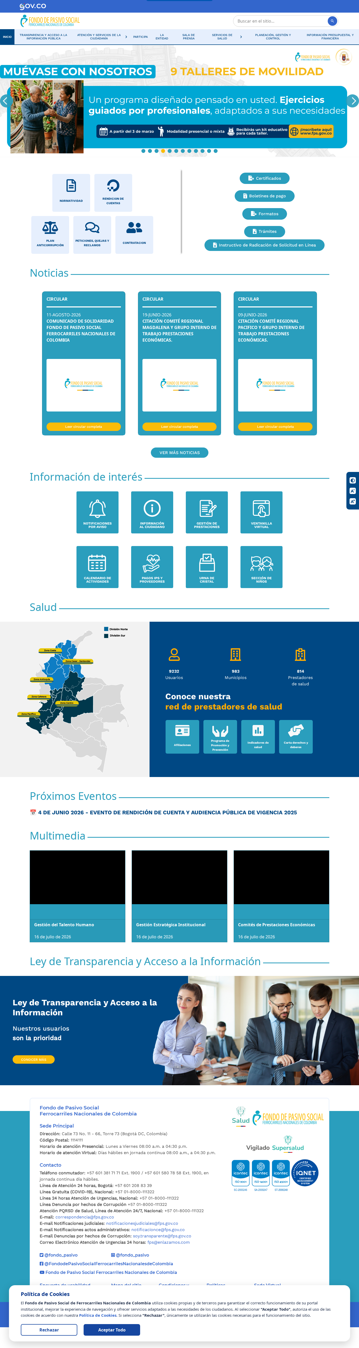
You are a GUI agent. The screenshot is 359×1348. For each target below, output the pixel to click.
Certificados (268, 178)
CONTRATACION (134, 243)
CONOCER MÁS (33, 1060)
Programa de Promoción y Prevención (220, 745)
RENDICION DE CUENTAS (113, 201)
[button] (101, 36)
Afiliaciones (182, 745)
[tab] (143, 151)
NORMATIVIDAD (71, 201)
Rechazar (49, 1330)
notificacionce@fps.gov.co (158, 1229)
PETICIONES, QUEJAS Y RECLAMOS (92, 243)
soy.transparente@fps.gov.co (162, 1235)
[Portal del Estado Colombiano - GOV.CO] (32, 6)
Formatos (268, 213)
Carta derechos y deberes (296, 745)
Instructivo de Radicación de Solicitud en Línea (267, 245)
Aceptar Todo (112, 1330)
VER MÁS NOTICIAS (180, 452)
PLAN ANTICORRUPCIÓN (50, 243)
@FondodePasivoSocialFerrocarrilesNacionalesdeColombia (108, 1263)
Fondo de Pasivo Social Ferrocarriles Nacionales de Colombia (110, 1272)
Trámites (267, 231)
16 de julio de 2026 (52, 937)
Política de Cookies (97, 1315)
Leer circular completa (83, 427)
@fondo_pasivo (60, 1255)
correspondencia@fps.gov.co (84, 1217)
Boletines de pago (267, 195)
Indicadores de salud (258, 745)
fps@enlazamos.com (168, 1242)
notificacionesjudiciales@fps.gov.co (142, 1223)
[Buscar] (332, 21)
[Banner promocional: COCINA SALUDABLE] (179, 101)
